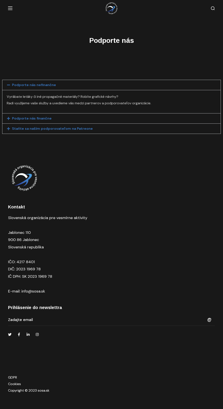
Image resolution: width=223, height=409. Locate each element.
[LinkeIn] (28, 334)
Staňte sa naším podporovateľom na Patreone (52, 128)
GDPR (12, 377)
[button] (213, 8)
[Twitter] (9, 334)
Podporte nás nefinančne (34, 85)
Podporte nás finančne (32, 118)
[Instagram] (37, 334)
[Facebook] (18, 334)
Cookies (14, 384)
